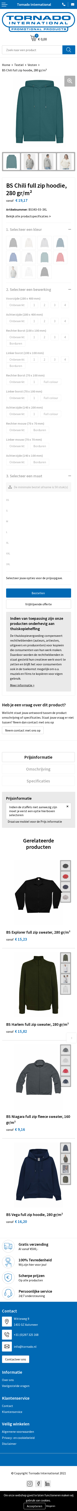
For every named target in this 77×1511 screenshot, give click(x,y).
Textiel (19, 65)
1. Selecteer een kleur (24, 229)
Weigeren (50, 1505)
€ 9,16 (15, 1129)
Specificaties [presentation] (38, 781)
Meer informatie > (22, 685)
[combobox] (32, 49)
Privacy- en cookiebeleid (18, 1438)
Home (6, 65)
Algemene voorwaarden (18, 1432)
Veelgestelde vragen (15, 1386)
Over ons (8, 1380)
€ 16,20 (16, 1221)
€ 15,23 (16, 939)
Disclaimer (9, 1444)
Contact (7, 1406)
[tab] (38, 757)
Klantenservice (12, 1412)
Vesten (32, 65)
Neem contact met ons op (22, 730)
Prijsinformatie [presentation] (38, 757)
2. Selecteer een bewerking (28, 289)
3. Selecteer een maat (24, 475)
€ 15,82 (16, 1031)
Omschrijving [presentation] (38, 769)
